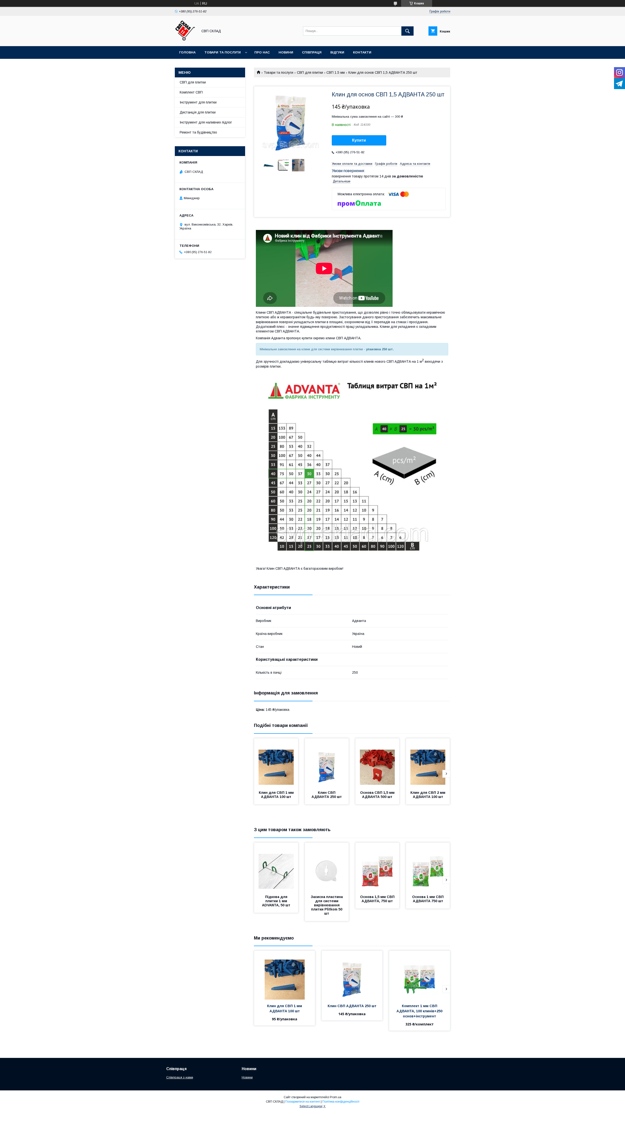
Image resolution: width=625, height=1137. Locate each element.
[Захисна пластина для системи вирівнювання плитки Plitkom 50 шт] (327, 867)
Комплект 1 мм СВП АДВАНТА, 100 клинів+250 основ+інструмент (419, 1011)
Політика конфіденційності (340, 1101)
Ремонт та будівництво (198, 132)
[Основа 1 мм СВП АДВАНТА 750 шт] (428, 867)
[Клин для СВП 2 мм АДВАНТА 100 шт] (428, 762)
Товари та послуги (222, 52)
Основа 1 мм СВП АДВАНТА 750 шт (428, 899)
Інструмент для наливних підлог (206, 122)
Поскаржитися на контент (302, 1101)
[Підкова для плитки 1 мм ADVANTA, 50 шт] (276, 867)
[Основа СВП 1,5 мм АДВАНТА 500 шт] (377, 762)
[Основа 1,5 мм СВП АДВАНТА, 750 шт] (377, 867)
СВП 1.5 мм (335, 72)
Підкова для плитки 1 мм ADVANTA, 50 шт (276, 901)
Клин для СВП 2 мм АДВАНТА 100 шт (428, 795)
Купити (359, 140)
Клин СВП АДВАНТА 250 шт (327, 795)
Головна (187, 52)
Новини (286, 52)
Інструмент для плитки (198, 102)
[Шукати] (407, 31)
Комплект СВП (191, 92)
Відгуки (337, 52)
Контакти (362, 52)
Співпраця (312, 52)
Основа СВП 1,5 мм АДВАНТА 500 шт (378, 795)
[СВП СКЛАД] (185, 40)
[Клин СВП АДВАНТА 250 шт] (327, 762)
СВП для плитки (310, 72)
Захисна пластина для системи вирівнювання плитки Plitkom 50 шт (327, 905)
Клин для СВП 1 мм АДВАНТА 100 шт (277, 795)
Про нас (262, 52)
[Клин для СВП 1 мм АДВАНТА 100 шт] (276, 762)
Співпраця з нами (179, 1077)
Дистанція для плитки (198, 112)
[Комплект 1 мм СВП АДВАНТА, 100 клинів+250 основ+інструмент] (419, 975)
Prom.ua (335, 1097)
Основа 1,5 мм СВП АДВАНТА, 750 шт (378, 899)
